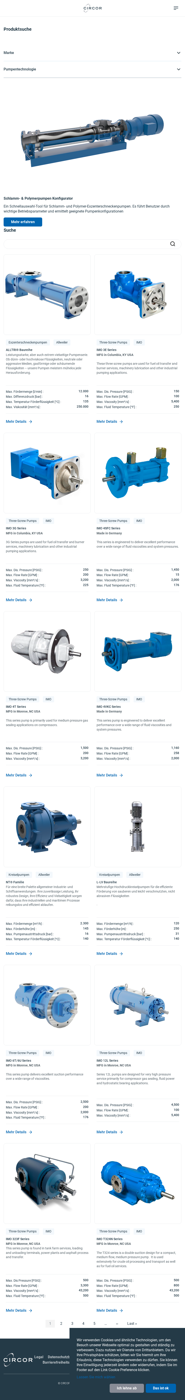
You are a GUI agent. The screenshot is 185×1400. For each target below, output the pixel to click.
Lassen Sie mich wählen (96, 1377)
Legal (38, 1357)
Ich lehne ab (127, 1388)
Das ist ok (161, 1388)
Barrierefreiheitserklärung (64, 1362)
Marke (9, 53)
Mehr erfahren (23, 222)
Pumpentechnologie (20, 69)
